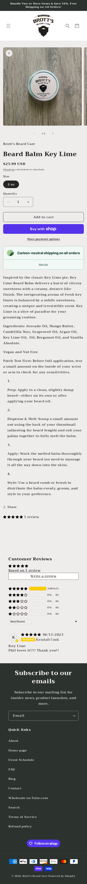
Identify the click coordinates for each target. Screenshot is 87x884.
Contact (14, 788)
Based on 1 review (24, 570)
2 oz (11, 184)
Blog (11, 778)
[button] (8, 26)
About (13, 740)
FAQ (11, 769)
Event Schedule (21, 759)
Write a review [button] (43, 576)
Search (14, 807)
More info (43, 264)
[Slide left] (34, 133)
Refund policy (20, 826)
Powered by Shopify (61, 876)
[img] (31, 634)
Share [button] (12, 506)
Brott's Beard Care (35, 876)
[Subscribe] (73, 716)
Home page (17, 750)
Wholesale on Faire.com (28, 797)
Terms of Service (22, 816)
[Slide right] (52, 133)
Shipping (9, 169)
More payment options (43, 239)
